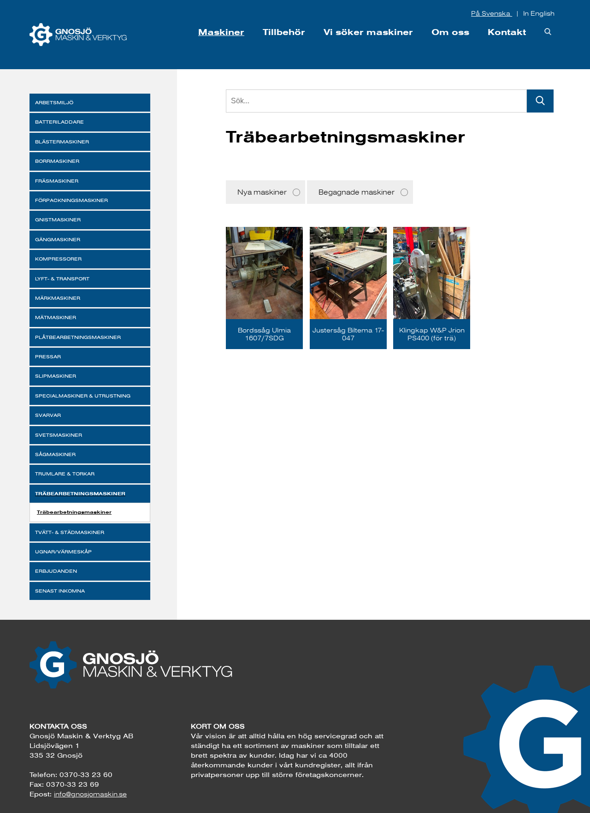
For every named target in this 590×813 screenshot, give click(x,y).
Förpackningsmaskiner (71, 200)
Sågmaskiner (55, 454)
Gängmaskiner (57, 240)
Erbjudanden (56, 571)
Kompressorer (58, 259)
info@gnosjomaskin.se (90, 794)
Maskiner (221, 32)
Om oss (450, 32)
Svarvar (48, 415)
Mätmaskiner (55, 317)
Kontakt (507, 32)
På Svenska (491, 13)
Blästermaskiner (62, 142)
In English (539, 13)
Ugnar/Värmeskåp (63, 552)
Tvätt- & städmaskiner (69, 532)
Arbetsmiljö (54, 103)
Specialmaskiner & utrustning (82, 396)
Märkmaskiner (57, 298)
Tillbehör (284, 32)
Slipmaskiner (55, 376)
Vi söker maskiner (368, 32)
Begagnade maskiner (357, 192)
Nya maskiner (262, 192)
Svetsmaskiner (58, 435)
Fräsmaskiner (56, 181)
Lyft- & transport (62, 279)
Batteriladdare (59, 122)
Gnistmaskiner (58, 220)
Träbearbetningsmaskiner (80, 493)
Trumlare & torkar (64, 474)
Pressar (48, 357)
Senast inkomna (60, 591)
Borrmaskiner (57, 161)
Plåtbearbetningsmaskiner (78, 337)
